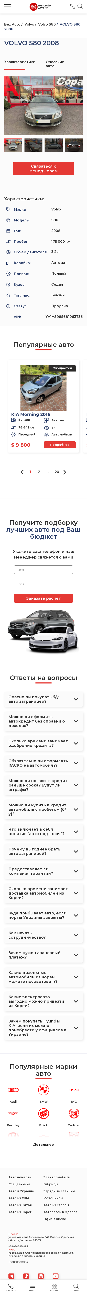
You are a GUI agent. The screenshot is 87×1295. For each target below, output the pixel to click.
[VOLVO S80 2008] (43, 105)
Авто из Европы (56, 1205)
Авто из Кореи (20, 1212)
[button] (7, 7)
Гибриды (51, 1184)
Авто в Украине (21, 1191)
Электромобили (57, 1177)
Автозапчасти (19, 1177)
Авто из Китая (20, 1205)
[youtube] (55, 1276)
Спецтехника (19, 1184)
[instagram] (41, 1276)
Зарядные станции (59, 1191)
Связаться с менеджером (43, 168)
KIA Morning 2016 (30, 414)
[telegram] (11, 1276)
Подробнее (59, 445)
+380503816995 (72, 6)
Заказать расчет (43, 598)
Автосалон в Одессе (60, 1212)
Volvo (29, 24)
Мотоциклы (53, 1198)
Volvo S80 (47, 24)
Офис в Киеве (55, 1219)
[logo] (40, 7)
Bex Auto (12, 24)
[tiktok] (26, 1276)
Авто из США (18, 1198)
